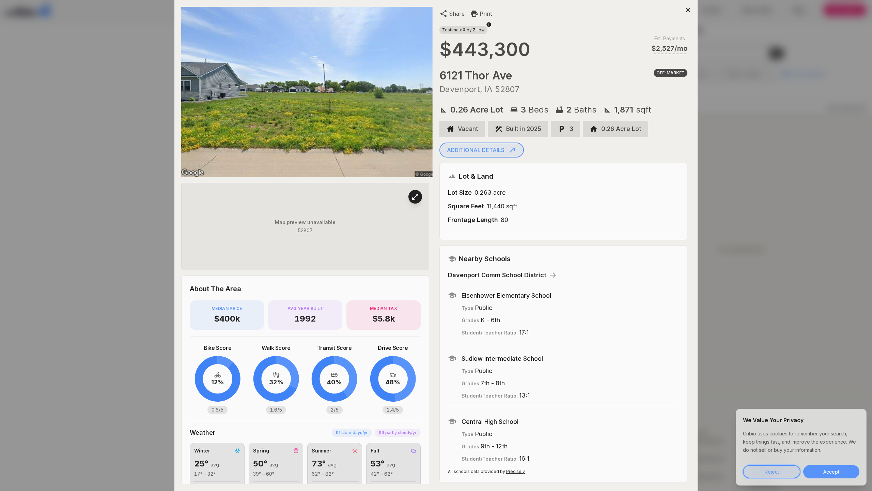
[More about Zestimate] (489, 28)
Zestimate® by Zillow (463, 29)
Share (457, 13)
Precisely (515, 471)
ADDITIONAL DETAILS (475, 150)
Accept (831, 472)
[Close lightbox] (688, 9)
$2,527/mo (669, 48)
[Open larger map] (415, 197)
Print (486, 13)
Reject (772, 472)
